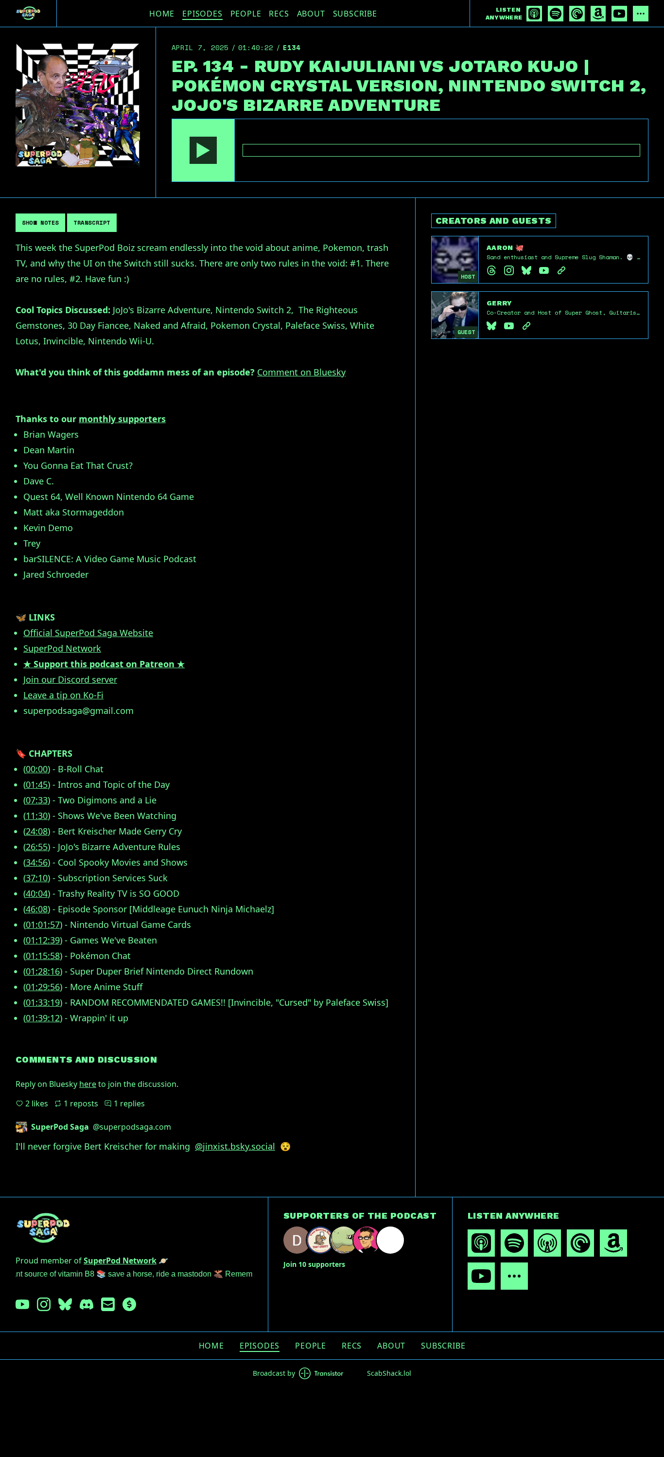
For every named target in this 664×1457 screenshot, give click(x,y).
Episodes (202, 13)
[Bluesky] (526, 270)
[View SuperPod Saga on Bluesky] (65, 1304)
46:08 (37, 909)
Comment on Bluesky (301, 372)
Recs (279, 13)
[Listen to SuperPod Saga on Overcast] (547, 1243)
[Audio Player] (410, 150)
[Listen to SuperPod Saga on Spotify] (555, 13)
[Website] (561, 270)
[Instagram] (509, 270)
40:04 (37, 893)
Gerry (499, 303)
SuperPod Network (62, 648)
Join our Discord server (70, 679)
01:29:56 (43, 987)
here (87, 1084)
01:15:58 (43, 955)
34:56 (37, 862)
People (246, 13)
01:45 (37, 784)
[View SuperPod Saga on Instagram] (44, 1304)
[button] (203, 150)
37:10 (37, 878)
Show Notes (40, 222)
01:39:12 (43, 1018)
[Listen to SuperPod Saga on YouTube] (619, 13)
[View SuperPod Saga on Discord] (86, 1304)
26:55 (37, 847)
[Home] (28, 13)
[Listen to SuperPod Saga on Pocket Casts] (577, 13)
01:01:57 (43, 924)
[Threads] (491, 270)
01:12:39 (43, 940)
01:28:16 (43, 971)
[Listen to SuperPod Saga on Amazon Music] (598, 13)
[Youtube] (544, 270)
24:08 (37, 831)
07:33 (37, 800)
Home (162, 13)
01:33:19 (43, 1002)
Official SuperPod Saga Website (88, 633)
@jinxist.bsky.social (235, 1146)
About (311, 13)
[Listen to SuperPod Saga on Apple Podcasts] (534, 13)
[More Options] (640, 13)
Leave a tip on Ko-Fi (63, 695)
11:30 (37, 815)
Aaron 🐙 (505, 247)
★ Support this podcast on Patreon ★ (104, 664)
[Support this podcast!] (129, 1304)
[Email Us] (108, 1304)
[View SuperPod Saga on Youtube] (22, 1304)
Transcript (91, 222)
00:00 (37, 769)
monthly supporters (122, 419)
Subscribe (355, 13)
